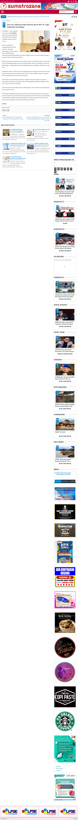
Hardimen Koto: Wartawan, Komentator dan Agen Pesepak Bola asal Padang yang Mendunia (64, 350)
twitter (68, 1)
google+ (73, 1)
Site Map (58, 766)
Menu (2, 11)
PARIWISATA (59, 277)
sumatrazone (4, 819)
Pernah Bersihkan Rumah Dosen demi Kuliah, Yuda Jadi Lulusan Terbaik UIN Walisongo (32, 16)
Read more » (13, 139)
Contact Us (58, 770)
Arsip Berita (65, 481)
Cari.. (75, 11)
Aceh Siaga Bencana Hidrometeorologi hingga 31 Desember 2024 (63, 460)
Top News (58, 481)
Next (55, 187)
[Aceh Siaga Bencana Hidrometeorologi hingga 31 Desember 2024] (65, 452)
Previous (75, 187)
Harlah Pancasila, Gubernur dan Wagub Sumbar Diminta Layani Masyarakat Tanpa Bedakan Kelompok (65, 220)
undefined (22, 132)
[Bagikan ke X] (6, 110)
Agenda (7, 107)
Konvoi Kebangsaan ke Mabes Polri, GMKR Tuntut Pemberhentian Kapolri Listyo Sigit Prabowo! (64, 405)
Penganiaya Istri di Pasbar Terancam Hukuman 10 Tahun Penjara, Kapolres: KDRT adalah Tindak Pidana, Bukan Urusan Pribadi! (64, 433)
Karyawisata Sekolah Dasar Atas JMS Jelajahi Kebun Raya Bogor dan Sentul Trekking (64, 295)
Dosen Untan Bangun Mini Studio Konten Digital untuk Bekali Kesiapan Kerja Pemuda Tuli (65, 247)
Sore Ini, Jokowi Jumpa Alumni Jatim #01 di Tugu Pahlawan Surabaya (28, 25)
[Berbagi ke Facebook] (8, 110)
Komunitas (59, 229)
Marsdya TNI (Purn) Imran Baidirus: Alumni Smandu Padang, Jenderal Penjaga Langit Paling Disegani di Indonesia (63, 378)
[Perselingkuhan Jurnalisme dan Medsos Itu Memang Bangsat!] (65, 184)
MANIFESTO (59, 202)
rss (76, 1)
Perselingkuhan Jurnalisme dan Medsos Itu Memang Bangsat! (64, 192)
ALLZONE (71, 481)
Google (75, 819)
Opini (56, 174)
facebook (71, 1)
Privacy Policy (59, 768)
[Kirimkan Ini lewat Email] (3, 110)
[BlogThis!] (5, 110)
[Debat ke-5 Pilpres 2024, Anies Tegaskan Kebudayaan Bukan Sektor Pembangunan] (65, 314)
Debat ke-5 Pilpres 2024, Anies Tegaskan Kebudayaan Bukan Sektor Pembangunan (64, 323)
